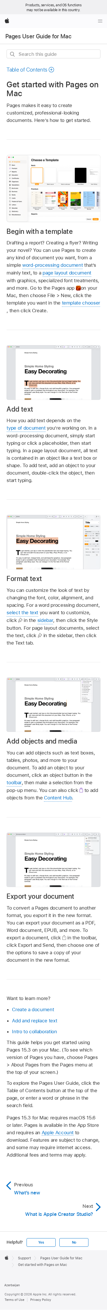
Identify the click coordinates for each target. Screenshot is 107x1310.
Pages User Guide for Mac (38, 36)
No (74, 1242)
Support (24, 1258)
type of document (26, 428)
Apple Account (58, 1132)
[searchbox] (53, 54)
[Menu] (100, 21)
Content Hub (58, 798)
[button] (30, 69)
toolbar (14, 782)
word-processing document (52, 265)
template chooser (81, 303)
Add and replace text (34, 1021)
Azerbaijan (12, 1285)
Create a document (33, 1009)
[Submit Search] (13, 54)
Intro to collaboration (34, 1031)
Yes (41, 1242)
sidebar (45, 620)
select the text (22, 612)
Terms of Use (14, 1300)
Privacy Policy (40, 1300)
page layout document (67, 273)
